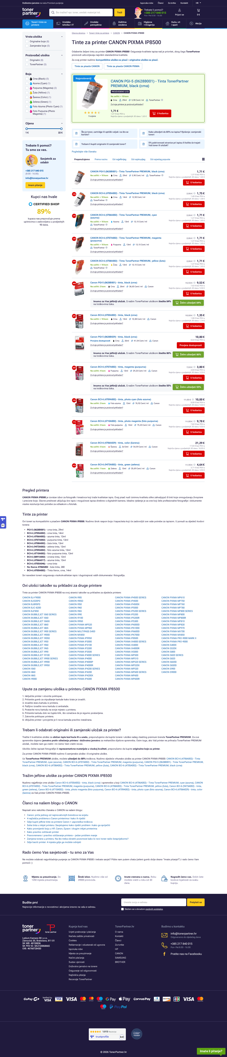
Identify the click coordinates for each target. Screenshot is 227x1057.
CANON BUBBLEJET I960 (35, 645)
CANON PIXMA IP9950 (80, 638)
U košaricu (162, 113)
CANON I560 (28, 668)
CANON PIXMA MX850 (173, 634)
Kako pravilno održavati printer (43, 832)
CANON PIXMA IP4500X (127, 604)
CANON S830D (169, 665)
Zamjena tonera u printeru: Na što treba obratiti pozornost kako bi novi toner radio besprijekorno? (77, 838)
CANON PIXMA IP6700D (127, 634)
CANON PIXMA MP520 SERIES (130, 662)
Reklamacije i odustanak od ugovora (87, 944)
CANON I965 (75, 611)
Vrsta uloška (33, 36)
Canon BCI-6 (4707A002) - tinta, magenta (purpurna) (118, 366)
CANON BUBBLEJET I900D (36, 634)
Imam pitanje (35, 185)
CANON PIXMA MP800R (173, 617)
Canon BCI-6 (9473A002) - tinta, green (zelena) (115, 464)
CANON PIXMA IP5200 (126, 614)
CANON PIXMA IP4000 (80, 658)
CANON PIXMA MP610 (173, 597)
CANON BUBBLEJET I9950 (36, 665)
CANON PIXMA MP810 (173, 621)
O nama (119, 931)
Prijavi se (179, 14)
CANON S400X (169, 645)
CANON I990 (75, 614)
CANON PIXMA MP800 (173, 614)
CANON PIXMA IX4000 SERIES (130, 641)
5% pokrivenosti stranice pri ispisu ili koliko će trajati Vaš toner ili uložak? (174, 144)
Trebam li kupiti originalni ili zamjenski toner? (103, 144)
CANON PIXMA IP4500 (126, 601)
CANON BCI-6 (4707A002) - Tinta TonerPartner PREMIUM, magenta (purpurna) (103, 762)
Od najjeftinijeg (119, 159)
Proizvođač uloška (37, 55)
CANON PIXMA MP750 (173, 601)
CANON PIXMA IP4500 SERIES (130, 597)
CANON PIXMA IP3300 (80, 648)
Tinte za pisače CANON (87, 66)
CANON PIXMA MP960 (80, 628)
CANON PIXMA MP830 (173, 624)
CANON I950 (75, 604)
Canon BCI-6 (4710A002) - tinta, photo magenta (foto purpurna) (124, 421)
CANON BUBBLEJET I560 (35, 617)
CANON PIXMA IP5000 (126, 607)
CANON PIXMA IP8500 (126, 638)
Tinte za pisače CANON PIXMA (123, 66)
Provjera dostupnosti (191, 345)
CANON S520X (169, 648)
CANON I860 (28, 672)
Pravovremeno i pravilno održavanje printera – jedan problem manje (62, 835)
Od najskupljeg (138, 159)
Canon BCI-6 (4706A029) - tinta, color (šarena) (114, 442)
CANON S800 (168, 651)
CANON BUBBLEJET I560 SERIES (39, 614)
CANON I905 (75, 597)
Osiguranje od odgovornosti (83, 970)
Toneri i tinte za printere (99, 33)
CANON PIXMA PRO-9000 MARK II (178, 638)
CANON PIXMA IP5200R (127, 617)
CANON (116, 33)
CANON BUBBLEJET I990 (35, 651)
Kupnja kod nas (78, 926)
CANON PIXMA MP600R (127, 678)
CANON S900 (168, 668)
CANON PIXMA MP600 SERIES (130, 672)
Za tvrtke (172, 3)
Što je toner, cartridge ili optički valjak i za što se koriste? (104, 133)
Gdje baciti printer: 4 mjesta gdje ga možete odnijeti (54, 842)
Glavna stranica (78, 33)
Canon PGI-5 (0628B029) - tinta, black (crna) (113, 336)
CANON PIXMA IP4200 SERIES (84, 668)
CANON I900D (29, 678)
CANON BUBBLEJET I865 (35, 628)
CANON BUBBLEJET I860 (35, 624)
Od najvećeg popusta (160, 159)
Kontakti (184, 3)
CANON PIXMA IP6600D (127, 631)
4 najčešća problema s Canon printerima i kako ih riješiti (56, 818)
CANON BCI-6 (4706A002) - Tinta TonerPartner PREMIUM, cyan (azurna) (157, 782)
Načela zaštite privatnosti (81, 936)
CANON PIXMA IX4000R (127, 648)
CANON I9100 (76, 617)
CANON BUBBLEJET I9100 (36, 655)
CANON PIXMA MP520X (127, 665)
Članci (160, 3)
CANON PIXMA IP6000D (127, 624)
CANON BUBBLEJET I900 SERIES (39, 631)
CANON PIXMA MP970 (173, 628)
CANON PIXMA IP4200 (80, 672)
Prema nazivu (101, 159)
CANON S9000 (168, 672)
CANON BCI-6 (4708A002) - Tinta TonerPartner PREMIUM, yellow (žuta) (127, 260)
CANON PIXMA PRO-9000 (174, 641)
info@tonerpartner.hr (36, 178)
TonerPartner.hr (124, 926)
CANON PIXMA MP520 (80, 624)
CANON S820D (169, 662)
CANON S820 (168, 658)
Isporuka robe (146, 3)
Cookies (73, 940)
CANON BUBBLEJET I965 (35, 648)
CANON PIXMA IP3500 (80, 651)
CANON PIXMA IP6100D (127, 628)
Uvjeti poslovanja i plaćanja (82, 931)
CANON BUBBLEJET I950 (35, 641)
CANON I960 (75, 607)
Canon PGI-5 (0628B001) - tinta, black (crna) (113, 282)
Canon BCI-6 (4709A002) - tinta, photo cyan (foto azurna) (120, 399)
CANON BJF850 (30, 611)
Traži (119, 12)
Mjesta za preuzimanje (80, 953)
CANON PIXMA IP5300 (126, 621)
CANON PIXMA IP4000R (81, 665)
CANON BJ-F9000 (31, 597)
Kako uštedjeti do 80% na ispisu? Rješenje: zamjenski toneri (175, 133)
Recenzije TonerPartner (80, 979)
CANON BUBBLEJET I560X (36, 621)
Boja (28, 74)
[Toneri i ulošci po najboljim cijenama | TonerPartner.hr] (31, 12)
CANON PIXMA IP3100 (80, 645)
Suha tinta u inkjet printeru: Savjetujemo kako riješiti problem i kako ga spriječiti (68, 825)
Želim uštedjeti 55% (190, 387)
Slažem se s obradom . (144, 909)
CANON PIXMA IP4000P (81, 662)
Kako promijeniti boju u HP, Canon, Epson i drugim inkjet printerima (62, 828)
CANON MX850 (76, 634)
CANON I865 (28, 675)
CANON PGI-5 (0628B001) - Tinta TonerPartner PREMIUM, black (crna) (127, 171)
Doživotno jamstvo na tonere (83, 966)
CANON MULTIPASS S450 (82, 631)
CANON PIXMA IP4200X (81, 675)
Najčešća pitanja (77, 975)
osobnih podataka (154, 909)
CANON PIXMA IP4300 (80, 678)
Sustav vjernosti (76, 962)
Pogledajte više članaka (84, 151)
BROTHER (120, 962)
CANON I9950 (76, 621)
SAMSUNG (120, 957)
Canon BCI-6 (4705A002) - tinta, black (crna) (113, 315)
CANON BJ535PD (31, 601)
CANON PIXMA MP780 (173, 607)
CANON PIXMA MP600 (126, 675)
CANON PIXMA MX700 (173, 631)
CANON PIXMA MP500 (126, 655)
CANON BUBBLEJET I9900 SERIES (40, 658)
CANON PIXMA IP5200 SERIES (130, 611)
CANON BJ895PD (31, 604)
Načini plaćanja (76, 957)
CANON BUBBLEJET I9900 (36, 662)
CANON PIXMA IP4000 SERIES (84, 655)
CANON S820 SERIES (172, 655)
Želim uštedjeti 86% (190, 354)
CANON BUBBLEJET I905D (36, 638)
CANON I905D (76, 601)
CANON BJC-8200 (31, 607)
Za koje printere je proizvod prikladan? (127, 104)
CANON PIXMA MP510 (126, 658)
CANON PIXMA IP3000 (80, 641)
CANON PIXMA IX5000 (126, 651)
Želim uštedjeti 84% (190, 302)
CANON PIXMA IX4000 (126, 645)
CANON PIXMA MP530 (126, 668)
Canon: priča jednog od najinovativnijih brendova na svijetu (57, 815)
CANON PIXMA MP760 (173, 604)
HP (116, 949)
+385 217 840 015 (155, 12)
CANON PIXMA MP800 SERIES (177, 611)
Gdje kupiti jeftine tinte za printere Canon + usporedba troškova (59, 821)
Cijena (29, 123)
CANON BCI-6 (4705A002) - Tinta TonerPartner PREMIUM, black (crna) (127, 193)
